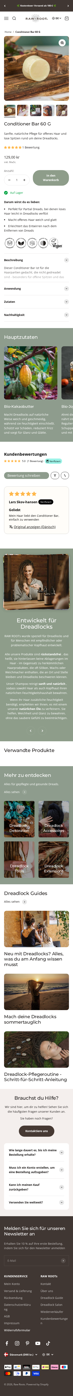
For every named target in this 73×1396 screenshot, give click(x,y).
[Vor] (68, 6)
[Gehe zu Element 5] (61, 111)
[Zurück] (4, 6)
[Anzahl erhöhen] (24, 180)
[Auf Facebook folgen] (7, 1343)
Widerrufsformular (17, 1330)
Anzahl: (9, 171)
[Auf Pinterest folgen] (27, 1343)
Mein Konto (12, 1284)
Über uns (47, 1291)
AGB (7, 1316)
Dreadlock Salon (51, 1305)
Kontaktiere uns (36, 1131)
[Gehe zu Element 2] (22, 111)
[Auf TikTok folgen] (48, 1343)
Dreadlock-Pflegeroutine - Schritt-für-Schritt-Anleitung (35, 1077)
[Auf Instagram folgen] (17, 1343)
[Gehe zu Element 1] (9, 111)
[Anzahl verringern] (9, 180)
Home (8, 32)
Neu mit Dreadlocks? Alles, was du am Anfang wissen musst (33, 959)
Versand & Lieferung (18, 1291)
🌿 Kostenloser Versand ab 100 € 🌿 (36, 5)
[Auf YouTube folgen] (38, 1343)
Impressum (11, 1323)
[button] (13, 147)
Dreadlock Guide (52, 1298)
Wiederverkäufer (52, 1312)
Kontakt (46, 1284)
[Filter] (55, 475)
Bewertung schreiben (24, 475)
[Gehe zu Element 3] (35, 111)
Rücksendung (13, 1298)
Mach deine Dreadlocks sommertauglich (30, 1019)
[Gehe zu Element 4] (48, 111)
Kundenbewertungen (54, 1321)
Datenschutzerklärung (17, 1307)
